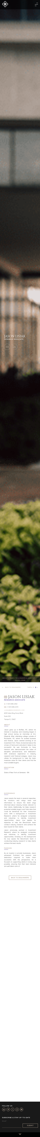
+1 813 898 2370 (12, 707)
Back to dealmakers (13, 687)
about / (6, 678)
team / (13, 678)
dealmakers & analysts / (27, 678)
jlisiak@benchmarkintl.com (14, 710)
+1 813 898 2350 (11, 704)
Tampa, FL (30, 687)
